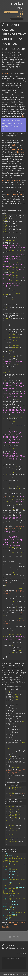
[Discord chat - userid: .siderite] (20, 12)
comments (12, 924)
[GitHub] (18, 16)
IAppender (20, 152)
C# (25, 922)
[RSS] (23, 12)
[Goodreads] (20, 16)
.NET (10, 922)
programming (18, 922)
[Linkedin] (20, 14)
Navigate (5, 927)
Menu (8, 12)
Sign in (24, 974)
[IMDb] (23, 14)
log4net (5, 74)
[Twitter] (14, 16)
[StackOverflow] (16, 16)
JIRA (23, 116)
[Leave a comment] (23, 16)
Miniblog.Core (14, 974)
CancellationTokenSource (11, 180)
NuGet (14, 145)
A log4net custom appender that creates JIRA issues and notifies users (14, 36)
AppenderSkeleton (18, 150)
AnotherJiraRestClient (14, 194)
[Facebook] (11, 16)
